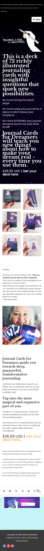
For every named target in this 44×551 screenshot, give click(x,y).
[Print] (28, 491)
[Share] (9, 491)
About (24, 538)
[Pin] (3, 491)
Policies (9, 538)
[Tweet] (16, 491)
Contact (17, 538)
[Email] (22, 491)
